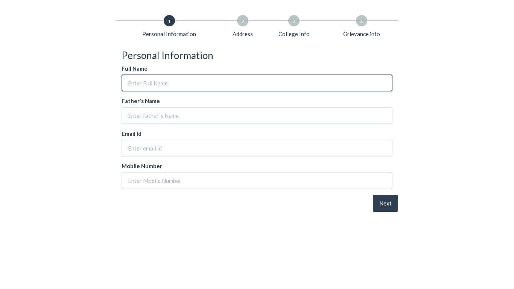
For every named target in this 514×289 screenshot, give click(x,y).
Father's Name (141, 100)
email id (131, 133)
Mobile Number (142, 166)
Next (385, 203)
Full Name (135, 68)
